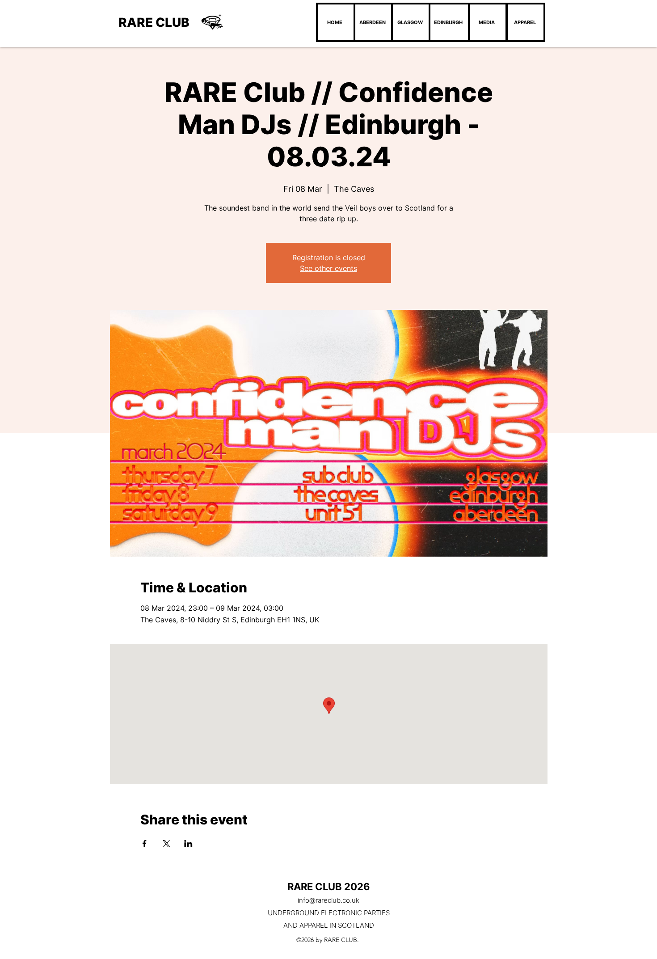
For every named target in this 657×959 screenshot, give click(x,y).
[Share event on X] (166, 843)
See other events (328, 268)
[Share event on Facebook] (144, 843)
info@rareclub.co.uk (328, 900)
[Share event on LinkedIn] (188, 843)
